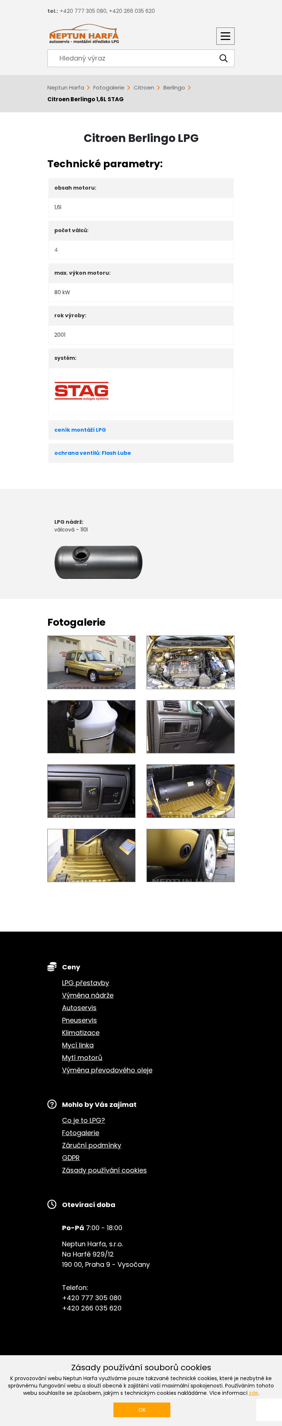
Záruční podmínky (91, 1145)
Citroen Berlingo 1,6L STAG (85, 99)
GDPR (71, 1157)
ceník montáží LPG (80, 430)
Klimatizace (81, 1032)
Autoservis (79, 1007)
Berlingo (174, 87)
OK (142, 1410)
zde (253, 1393)
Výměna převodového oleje (107, 1070)
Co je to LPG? (83, 1120)
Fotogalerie (108, 87)
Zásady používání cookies (104, 1170)
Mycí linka (78, 1045)
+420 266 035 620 (132, 11)
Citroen (144, 87)
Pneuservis (79, 1020)
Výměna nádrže (87, 995)
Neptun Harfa (65, 87)
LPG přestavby (85, 982)
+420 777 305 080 (83, 11)
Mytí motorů (82, 1057)
